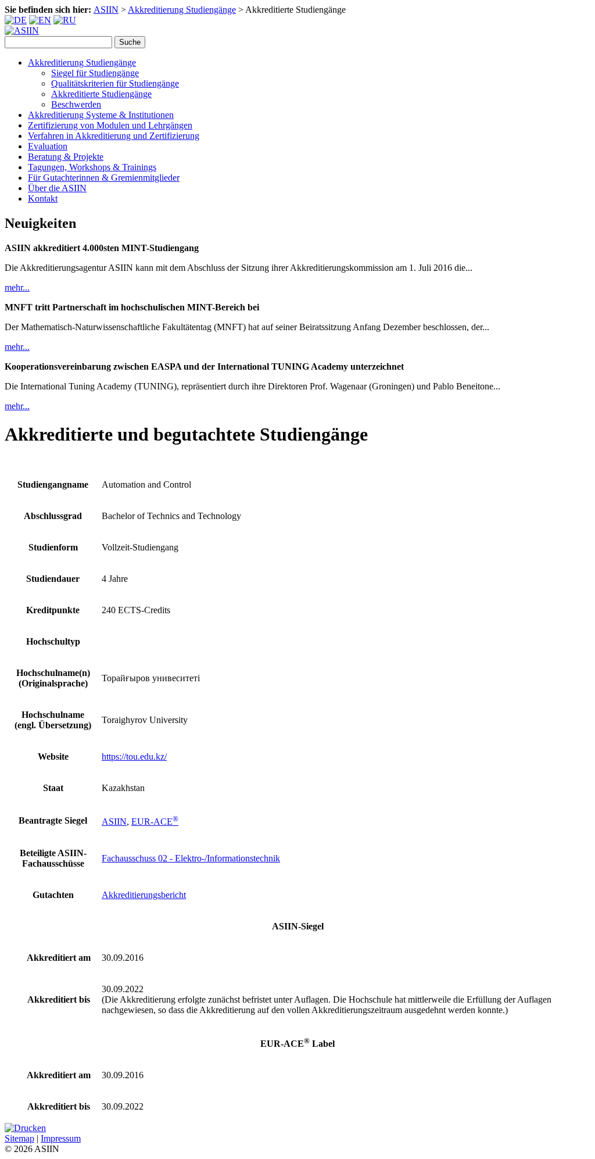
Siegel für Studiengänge (95, 73)
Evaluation (47, 146)
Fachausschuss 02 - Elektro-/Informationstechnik (191, 858)
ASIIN (106, 10)
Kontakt (43, 198)
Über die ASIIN (57, 188)
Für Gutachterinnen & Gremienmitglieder (104, 178)
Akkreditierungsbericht (144, 895)
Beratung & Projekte (65, 157)
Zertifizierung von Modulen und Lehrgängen (110, 125)
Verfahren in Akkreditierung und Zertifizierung (113, 136)
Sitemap (19, 1138)
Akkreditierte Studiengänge (101, 94)
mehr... (17, 287)
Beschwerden (76, 104)
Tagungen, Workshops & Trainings (92, 167)
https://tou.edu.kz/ (134, 756)
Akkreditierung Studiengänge (182, 10)
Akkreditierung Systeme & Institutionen (101, 115)
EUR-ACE (154, 822)
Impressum (61, 1138)
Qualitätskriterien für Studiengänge (115, 83)
